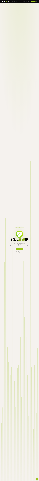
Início (10, 1)
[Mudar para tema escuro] (36, 1)
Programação (23, 1)
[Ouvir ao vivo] (37, 479)
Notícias (17, 1)
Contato (27, 1)
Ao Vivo (34, 1)
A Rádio (13, 1)
